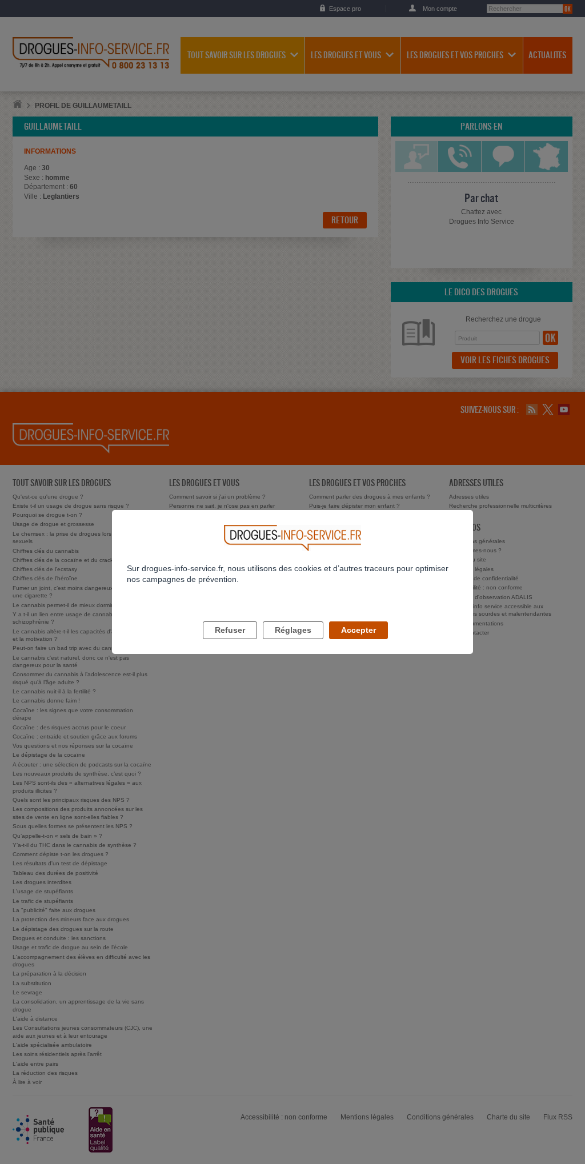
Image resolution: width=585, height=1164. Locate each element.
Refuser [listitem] (230, 630)
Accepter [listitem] (358, 630)
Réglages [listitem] (293, 630)
